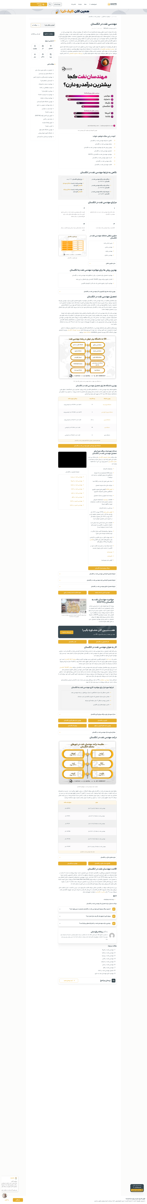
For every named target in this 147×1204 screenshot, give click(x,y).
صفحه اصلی (114, 16)
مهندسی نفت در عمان (108, 965)
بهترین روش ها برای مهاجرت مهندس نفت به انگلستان (98, 147)
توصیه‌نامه (109, 552)
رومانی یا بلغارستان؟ (47, 91)
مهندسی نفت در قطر (77, 497)
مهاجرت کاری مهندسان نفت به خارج (104, 973)
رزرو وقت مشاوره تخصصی (76, 53)
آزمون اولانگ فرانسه (47, 123)
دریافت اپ (34, 25)
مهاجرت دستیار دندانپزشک (45, 84)
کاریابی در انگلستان (102, 720)
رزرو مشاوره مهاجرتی (39, 4)
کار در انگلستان (72, 642)
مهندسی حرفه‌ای (105, 680)
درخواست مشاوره (48, 34)
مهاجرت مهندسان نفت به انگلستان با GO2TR (100, 154)
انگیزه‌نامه (109, 556)
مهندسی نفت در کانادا (76, 489)
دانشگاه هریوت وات (107, 404)
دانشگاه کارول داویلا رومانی (45, 133)
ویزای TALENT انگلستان (66, 667)
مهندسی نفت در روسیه (76, 477)
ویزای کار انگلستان (72, 726)
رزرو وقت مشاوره (66, 632)
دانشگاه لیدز (107, 427)
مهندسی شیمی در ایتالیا (76, 505)
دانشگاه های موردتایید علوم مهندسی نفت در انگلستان (87, 446)
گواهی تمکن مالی (108, 512)
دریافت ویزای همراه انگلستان (102, 568)
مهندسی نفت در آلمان (108, 959)
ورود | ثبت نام (57, 4)
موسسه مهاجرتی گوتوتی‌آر (107, 49)
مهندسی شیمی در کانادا (76, 501)
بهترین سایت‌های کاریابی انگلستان (72, 720)
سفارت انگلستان (113, 462)
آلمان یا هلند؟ (48, 126)
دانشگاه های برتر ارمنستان (45, 74)
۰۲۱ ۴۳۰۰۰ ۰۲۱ (138, 1187)
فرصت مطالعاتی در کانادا (46, 88)
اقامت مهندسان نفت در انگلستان (103, 165)
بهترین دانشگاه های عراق (45, 130)
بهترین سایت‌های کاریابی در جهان (102, 726)
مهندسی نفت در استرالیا (107, 962)
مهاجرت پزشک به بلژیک (46, 98)
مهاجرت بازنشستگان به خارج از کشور (42, 77)
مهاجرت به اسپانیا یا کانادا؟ (45, 95)
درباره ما (80, 4)
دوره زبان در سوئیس (47, 109)
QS (92, 398)
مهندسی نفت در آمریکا (76, 481)
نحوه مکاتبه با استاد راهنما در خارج (72, 593)
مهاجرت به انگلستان (72, 863)
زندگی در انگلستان (100, 892)
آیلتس (91, 540)
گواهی (109, 489)
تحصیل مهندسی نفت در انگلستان (103, 151)
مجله (85, 4)
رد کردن (7, 1200)
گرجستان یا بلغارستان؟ (46, 81)
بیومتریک (105, 500)
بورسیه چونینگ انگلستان (74, 330)
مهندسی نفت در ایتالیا (76, 485)
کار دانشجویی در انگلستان (102, 642)
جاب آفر (109, 659)
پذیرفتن (18, 1200)
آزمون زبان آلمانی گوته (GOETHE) (43, 116)
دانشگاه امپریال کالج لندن (107, 412)
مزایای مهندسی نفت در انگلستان (103, 144)
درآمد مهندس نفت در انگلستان (104, 161)
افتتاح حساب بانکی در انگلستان (102, 863)
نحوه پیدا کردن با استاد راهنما (102, 593)
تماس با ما (73, 4)
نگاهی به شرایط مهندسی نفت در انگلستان (101, 141)
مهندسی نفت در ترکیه (76, 493)
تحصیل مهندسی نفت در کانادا (106, 971)
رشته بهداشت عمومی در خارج (44, 105)
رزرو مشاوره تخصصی (136, 1190)
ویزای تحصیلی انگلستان (104, 457)
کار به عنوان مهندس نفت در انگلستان (102, 158)
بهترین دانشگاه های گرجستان (44, 102)
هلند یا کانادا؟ (48, 112)
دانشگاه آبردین (107, 420)
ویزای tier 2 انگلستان (70, 659)
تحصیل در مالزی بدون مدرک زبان (43, 70)
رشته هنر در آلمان (47, 119)
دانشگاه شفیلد (87, 332)
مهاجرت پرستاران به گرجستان (44, 137)
